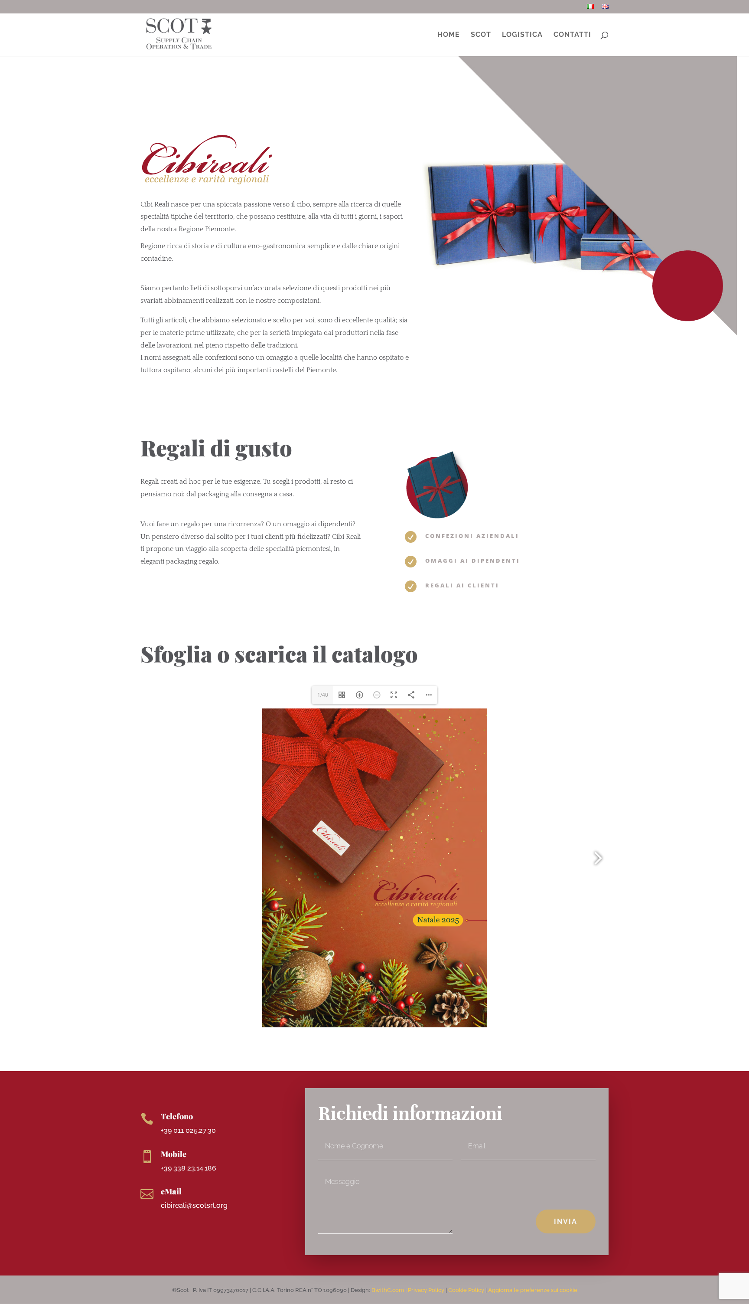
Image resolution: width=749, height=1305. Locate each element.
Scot (481, 35)
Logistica (522, 35)
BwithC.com (387, 1290)
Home (448, 35)
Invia (565, 1221)
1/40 (322, 694)
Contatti (572, 35)
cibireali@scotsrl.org (194, 1205)
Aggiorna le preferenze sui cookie (532, 1290)
